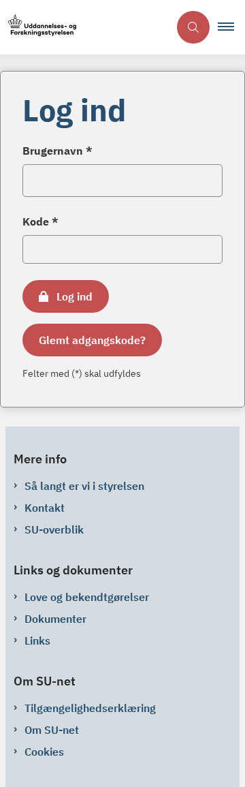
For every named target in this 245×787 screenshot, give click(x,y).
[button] (231, 27)
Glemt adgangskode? (92, 340)
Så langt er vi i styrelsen (84, 486)
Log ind (74, 296)
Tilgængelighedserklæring (90, 708)
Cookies (44, 751)
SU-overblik (54, 529)
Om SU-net (51, 730)
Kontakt (44, 507)
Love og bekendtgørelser (86, 597)
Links (37, 640)
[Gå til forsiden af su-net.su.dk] (84, 27)
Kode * (40, 221)
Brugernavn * (57, 150)
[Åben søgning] (193, 27)
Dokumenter (55, 619)
